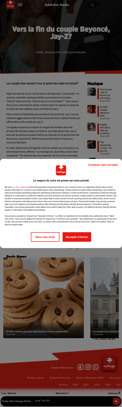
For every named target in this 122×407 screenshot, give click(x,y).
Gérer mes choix (45, 237)
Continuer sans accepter (103, 165)
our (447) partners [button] (19, 187)
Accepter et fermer (77, 237)
